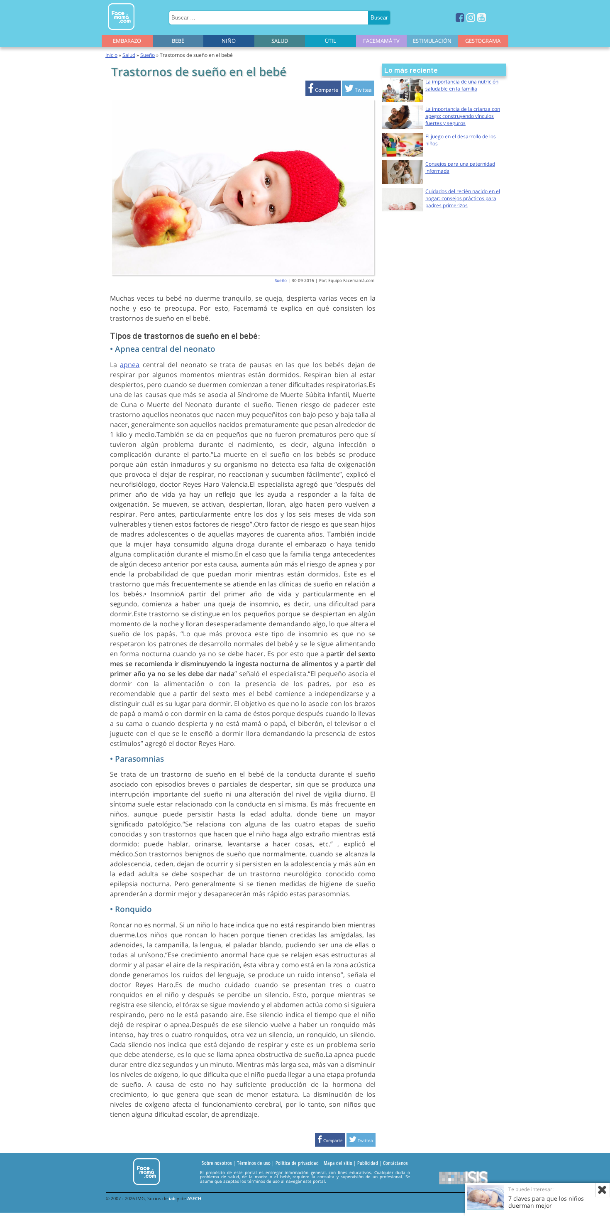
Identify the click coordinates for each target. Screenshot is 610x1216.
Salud (279, 40)
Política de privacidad (297, 1163)
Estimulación (432, 40)
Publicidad (367, 1163)
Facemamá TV (381, 40)
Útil (330, 40)
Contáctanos (395, 1163)
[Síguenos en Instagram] (470, 17)
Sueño (147, 55)
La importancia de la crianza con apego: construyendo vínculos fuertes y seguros (462, 116)
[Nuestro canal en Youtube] (481, 17)
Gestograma (482, 40)
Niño (229, 40)
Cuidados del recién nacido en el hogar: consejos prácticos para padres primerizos (462, 198)
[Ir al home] (121, 31)
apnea (129, 364)
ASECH (194, 1198)
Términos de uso (254, 1163)
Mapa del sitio (338, 1163)
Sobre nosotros (217, 1163)
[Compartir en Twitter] (358, 89)
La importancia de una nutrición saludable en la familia (461, 85)
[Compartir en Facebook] (323, 89)
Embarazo (127, 40)
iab (172, 1198)
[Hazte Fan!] (460, 17)
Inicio (111, 55)
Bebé (178, 40)
